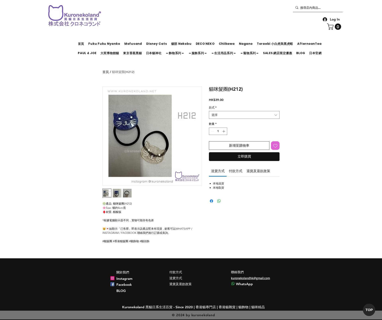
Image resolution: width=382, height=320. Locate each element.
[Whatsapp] (233, 284)
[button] (335, 26)
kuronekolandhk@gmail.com (250, 278)
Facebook (124, 285)
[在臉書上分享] (211, 201)
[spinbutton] (218, 131)
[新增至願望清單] (275, 145)
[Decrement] (212, 131)
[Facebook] (112, 284)
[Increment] (224, 131)
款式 (212, 107)
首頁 (105, 72)
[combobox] (244, 115)
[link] (218, 171)
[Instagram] (112, 278)
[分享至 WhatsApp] (219, 201)
